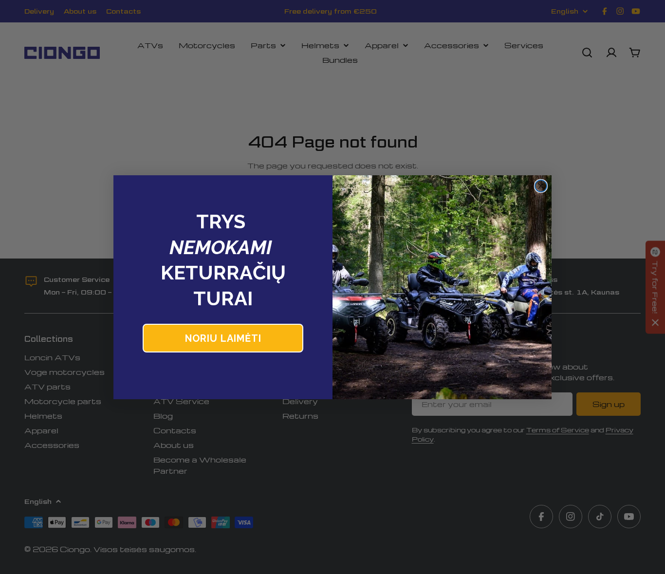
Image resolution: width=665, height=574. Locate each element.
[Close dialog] (541, 186)
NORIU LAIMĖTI (223, 338)
